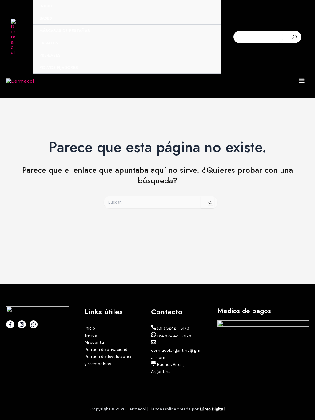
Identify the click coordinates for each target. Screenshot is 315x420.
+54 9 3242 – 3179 (173, 336)
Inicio (89, 328)
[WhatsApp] (34, 324)
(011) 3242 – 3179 (172, 328)
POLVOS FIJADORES (58, 67)
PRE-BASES (50, 55)
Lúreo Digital (212, 409)
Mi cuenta (94, 342)
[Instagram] (22, 324)
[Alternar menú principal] (302, 81)
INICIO (45, 6)
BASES (45, 18)
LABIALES (48, 43)
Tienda (90, 335)
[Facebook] (10, 324)
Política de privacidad (105, 349)
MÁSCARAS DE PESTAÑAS (64, 31)
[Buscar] (294, 37)
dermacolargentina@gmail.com (175, 354)
